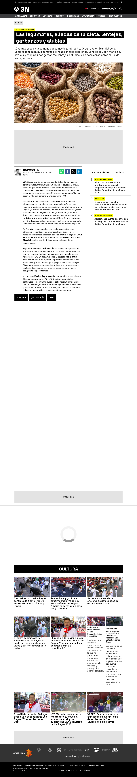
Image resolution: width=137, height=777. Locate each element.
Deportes (35, 16)
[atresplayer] (109, 9)
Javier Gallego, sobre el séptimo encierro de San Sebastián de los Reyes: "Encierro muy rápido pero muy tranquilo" (66, 603)
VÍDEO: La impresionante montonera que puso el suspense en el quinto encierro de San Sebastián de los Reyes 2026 (110, 187)
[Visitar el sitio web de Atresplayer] (73, 756)
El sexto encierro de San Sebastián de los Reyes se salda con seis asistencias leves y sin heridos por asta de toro (110, 206)
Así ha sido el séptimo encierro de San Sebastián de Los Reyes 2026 (103, 601)
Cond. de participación (69, 770)
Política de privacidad (79, 765)
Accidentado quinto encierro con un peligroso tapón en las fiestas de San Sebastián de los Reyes (111, 221)
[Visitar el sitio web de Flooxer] (86, 756)
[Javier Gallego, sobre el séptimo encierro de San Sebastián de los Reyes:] (68, 587)
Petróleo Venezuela (63, 2)
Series (101, 16)
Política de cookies (96, 765)
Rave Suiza (36, 2)
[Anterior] (15, 2)
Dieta (51, 297)
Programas (73, 16)
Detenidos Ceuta (24, 2)
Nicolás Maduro (77, 2)
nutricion (21, 297)
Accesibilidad (85, 770)
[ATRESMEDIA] (22, 753)
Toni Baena (29, 170)
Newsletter (115, 16)
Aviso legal (64, 765)
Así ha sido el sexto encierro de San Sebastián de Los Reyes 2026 (94, 632)
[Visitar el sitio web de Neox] (59, 750)
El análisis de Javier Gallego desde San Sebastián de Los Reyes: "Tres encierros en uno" (30, 718)
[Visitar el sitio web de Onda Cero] (96, 750)
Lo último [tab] (118, 172)
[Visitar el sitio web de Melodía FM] (115, 750)
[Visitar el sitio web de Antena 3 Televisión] (41, 750)
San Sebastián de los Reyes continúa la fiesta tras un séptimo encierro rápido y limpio (30, 602)
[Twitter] (38, 170)
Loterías (47, 16)
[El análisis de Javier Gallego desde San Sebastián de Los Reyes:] (68, 627)
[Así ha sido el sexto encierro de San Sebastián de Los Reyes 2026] (96, 621)
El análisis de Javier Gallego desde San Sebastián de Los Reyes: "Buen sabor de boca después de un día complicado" (67, 643)
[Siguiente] (121, 2)
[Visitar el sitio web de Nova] (68, 750)
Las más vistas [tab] (99, 172)
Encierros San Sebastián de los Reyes (99, 2)
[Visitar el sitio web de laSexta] (50, 750)
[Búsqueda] (120, 9)
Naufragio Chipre (48, 2)
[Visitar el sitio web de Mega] (78, 750)
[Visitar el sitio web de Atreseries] (87, 750)
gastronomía (37, 297)
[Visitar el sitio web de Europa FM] (106, 750)
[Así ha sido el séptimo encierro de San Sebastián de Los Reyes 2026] (105, 587)
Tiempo (60, 16)
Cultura (68, 569)
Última (93, 9)
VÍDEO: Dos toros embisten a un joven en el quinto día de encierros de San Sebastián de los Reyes (103, 718)
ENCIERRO (99, 199)
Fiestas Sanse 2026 (103, 179)
